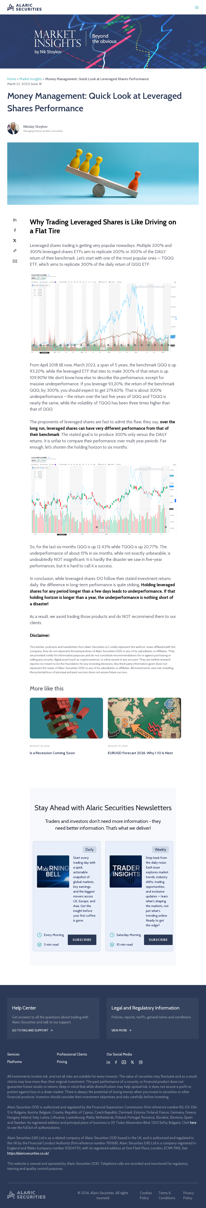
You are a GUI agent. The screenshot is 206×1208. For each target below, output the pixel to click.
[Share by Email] (14, 261)
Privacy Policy (188, 1195)
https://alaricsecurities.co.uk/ (28, 1153)
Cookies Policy (146, 1195)
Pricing (62, 1062)
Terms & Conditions (167, 1195)
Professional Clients (72, 1054)
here (193, 1123)
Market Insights (30, 79)
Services (13, 1054)
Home (11, 79)
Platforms (14, 1062)
